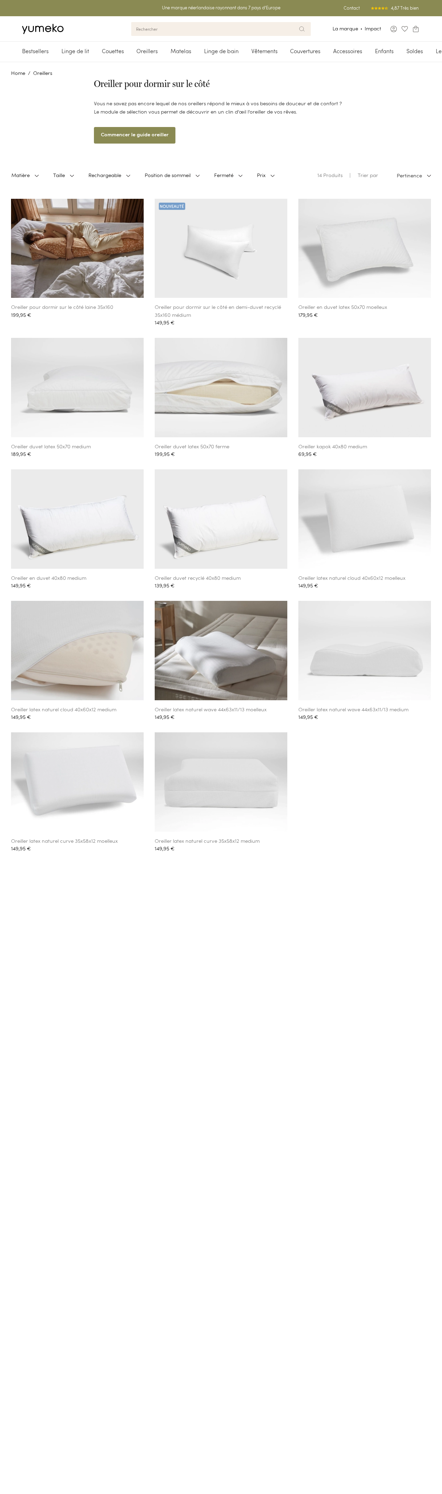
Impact (373, 28)
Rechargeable (104, 175)
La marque (345, 28)
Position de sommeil (168, 175)
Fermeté (223, 175)
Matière (20, 175)
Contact (352, 8)
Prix (261, 175)
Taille (59, 175)
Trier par (368, 175)
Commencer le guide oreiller (135, 135)
